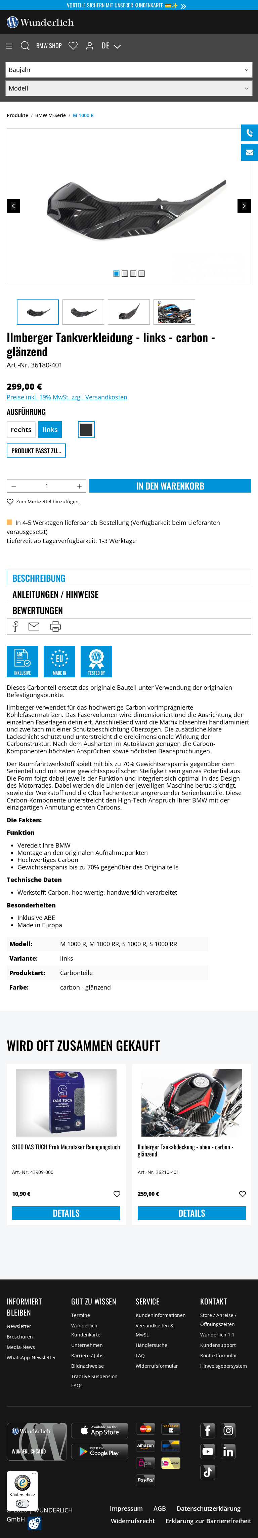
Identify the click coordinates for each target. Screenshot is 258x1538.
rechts (21, 429)
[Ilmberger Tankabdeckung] (192, 1103)
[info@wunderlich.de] (249, 152)
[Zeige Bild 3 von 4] (133, 274)
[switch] (22, 1504)
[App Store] (99, 1430)
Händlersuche (151, 1345)
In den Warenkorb (170, 485)
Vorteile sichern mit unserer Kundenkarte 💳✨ (122, 5)
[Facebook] (207, 1430)
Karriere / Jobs (87, 1355)
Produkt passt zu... (36, 450)
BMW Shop (49, 45)
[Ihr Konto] (90, 45)
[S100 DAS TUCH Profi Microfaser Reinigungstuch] (66, 1103)
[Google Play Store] (99, 1451)
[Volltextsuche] (25, 45)
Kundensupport (218, 1345)
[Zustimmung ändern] (34, 1523)
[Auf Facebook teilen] (15, 626)
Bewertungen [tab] (37, 610)
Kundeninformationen (161, 1315)
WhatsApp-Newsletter (31, 1357)
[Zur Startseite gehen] (40, 21)
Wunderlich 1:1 (217, 1334)
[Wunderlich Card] (37, 1442)
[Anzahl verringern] (14, 486)
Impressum (126, 1508)
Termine (80, 1315)
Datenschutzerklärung (209, 1508)
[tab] (129, 578)
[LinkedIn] (228, 1451)
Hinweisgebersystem (223, 1366)
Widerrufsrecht (133, 1521)
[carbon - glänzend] (86, 429)
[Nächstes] (244, 206)
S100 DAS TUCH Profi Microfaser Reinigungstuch (66, 1147)
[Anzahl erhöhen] (80, 486)
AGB (160, 1508)
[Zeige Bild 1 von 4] (116, 274)
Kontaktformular (218, 1355)
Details (66, 1212)
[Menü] (9, 45)
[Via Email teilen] (34, 626)
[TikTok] (207, 1472)
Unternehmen (87, 1345)
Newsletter (19, 1326)
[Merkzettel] (73, 45)
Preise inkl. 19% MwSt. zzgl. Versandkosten (67, 397)
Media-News (21, 1347)
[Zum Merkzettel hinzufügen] (117, 1194)
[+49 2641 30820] (249, 132)
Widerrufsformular (157, 1366)
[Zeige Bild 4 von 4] (141, 274)
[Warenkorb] (253, 45)
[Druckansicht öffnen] (55, 626)
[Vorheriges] (13, 206)
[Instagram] (228, 1430)
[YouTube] (207, 1451)
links (50, 429)
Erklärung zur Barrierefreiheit (208, 1521)
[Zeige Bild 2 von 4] (125, 274)
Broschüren (20, 1336)
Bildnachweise (87, 1366)
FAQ (140, 1355)
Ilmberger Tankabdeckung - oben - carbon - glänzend (185, 1150)
